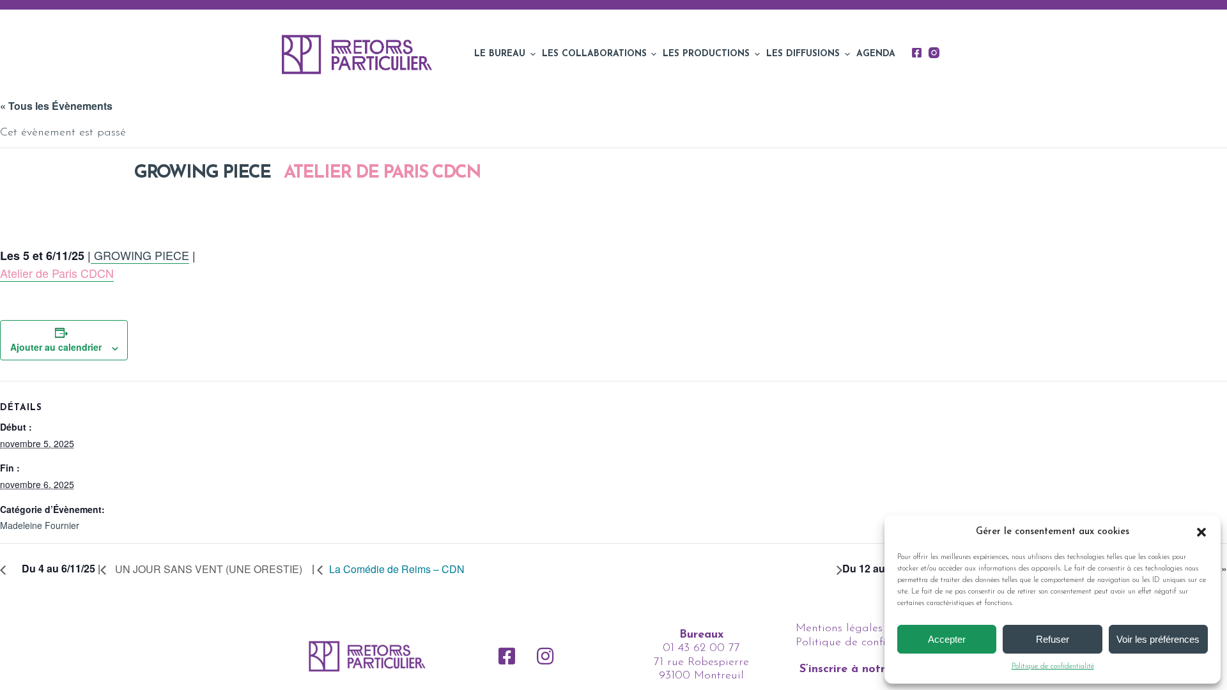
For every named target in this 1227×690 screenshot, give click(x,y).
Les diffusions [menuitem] (803, 54)
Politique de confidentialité (1053, 666)
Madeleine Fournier (39, 525)
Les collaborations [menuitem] (594, 54)
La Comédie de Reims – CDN (398, 569)
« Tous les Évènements (56, 105)
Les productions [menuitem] (706, 54)
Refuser (1052, 639)
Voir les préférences (1158, 639)
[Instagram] (934, 52)
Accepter (947, 639)
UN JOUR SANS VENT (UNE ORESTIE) (207, 569)
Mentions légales (839, 628)
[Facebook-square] (507, 656)
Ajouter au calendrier (56, 347)
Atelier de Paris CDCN (382, 173)
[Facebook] (916, 52)
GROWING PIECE (200, 173)
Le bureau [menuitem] (499, 54)
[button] (1201, 532)
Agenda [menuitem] (875, 54)
